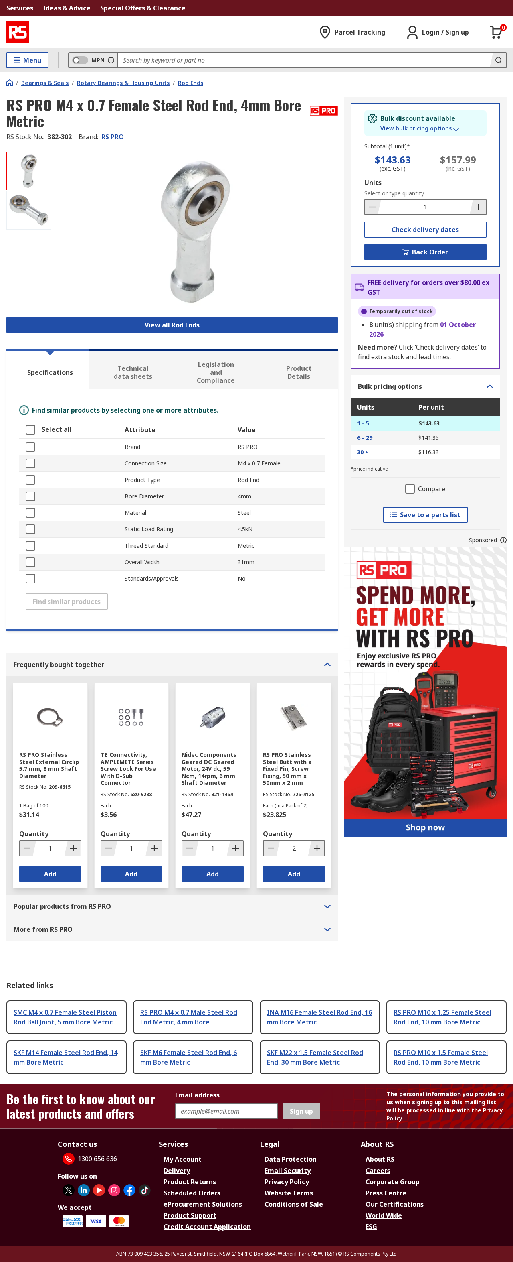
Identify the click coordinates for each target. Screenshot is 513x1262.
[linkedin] (84, 1190)
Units (373, 182)
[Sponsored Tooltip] (503, 540)
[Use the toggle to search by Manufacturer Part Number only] (111, 60)
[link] (419, 128)
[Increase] (478, 207)
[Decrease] (373, 207)
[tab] (47, 369)
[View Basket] (496, 32)
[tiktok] (145, 1190)
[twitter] (69, 1190)
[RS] (17, 32)
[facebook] (129, 1190)
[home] (9, 82)
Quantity (33, 833)
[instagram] (114, 1190)
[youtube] (99, 1190)
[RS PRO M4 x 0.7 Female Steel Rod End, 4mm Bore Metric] (195, 232)
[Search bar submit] (498, 60)
